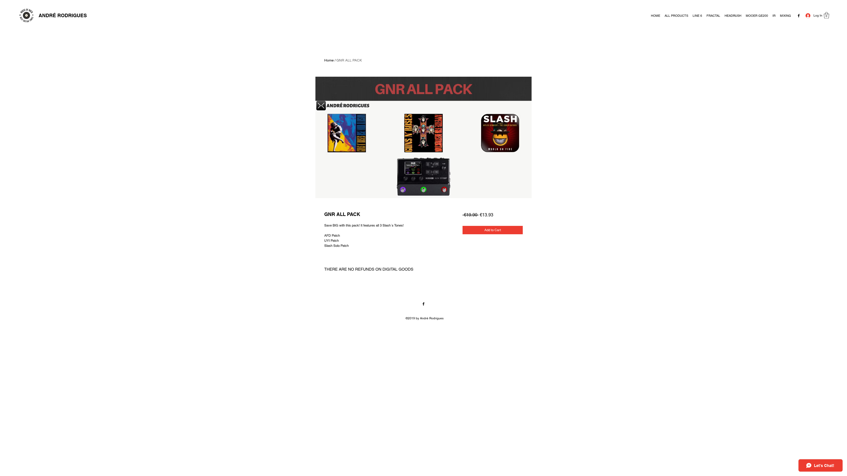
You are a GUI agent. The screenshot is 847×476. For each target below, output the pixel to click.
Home (329, 60)
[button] (826, 15)
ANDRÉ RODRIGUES (63, 15)
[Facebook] (798, 15)
